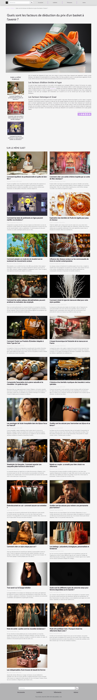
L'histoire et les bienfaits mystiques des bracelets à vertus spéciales (70, 383)
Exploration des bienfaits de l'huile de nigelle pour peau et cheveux (69, 218)
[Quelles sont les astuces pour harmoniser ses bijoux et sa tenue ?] (70, 409)
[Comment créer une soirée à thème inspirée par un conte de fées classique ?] (15, 108)
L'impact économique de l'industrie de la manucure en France (69, 342)
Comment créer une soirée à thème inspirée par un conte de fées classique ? (15, 117)
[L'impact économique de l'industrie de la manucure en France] (70, 327)
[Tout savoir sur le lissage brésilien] (27, 574)
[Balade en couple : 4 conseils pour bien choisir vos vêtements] (70, 450)
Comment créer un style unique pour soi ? (21, 546)
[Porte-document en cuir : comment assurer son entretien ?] (27, 491)
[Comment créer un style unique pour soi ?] (27, 533)
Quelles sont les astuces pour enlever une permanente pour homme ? (69, 506)
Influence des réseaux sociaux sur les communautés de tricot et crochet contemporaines (69, 259)
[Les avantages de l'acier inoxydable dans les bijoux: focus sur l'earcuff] (27, 409)
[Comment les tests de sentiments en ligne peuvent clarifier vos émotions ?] (15, 128)
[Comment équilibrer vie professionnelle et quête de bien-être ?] (15, 88)
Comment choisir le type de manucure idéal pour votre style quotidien (69, 300)
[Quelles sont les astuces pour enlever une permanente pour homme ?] (70, 491)
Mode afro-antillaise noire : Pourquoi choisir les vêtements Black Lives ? (66, 629)
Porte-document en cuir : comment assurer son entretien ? (27, 506)
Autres (84, 2)
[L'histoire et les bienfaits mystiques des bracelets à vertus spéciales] (70, 368)
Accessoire (40, 2)
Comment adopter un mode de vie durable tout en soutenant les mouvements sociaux (24, 259)
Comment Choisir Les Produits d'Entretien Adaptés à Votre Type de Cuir (25, 342)
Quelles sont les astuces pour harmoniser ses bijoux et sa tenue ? (70, 424)
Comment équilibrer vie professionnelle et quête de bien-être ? (15, 97)
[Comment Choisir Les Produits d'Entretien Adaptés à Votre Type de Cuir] (27, 327)
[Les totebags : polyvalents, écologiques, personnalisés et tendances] (70, 533)
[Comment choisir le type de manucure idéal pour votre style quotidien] (70, 286)
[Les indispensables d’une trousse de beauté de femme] (27, 656)
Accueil (7, 8)
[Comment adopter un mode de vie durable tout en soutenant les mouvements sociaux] (27, 245)
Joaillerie (55, 2)
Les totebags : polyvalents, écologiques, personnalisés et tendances (69, 547)
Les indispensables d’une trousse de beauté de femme (26, 669)
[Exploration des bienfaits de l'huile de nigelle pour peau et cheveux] (70, 204)
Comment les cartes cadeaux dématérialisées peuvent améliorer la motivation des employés (26, 300)
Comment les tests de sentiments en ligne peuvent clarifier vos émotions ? (15, 137)
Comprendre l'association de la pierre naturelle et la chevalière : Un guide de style (25, 383)
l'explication (53, 88)
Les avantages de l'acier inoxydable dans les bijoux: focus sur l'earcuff (27, 424)
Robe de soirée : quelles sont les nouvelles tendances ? (26, 628)
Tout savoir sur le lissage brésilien (19, 587)
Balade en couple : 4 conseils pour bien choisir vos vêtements (67, 465)
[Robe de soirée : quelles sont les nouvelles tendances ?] (27, 615)
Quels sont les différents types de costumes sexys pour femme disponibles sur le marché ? (69, 588)
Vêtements (69, 2)
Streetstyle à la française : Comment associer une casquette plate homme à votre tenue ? (24, 465)
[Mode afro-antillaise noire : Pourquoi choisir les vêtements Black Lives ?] (70, 615)
